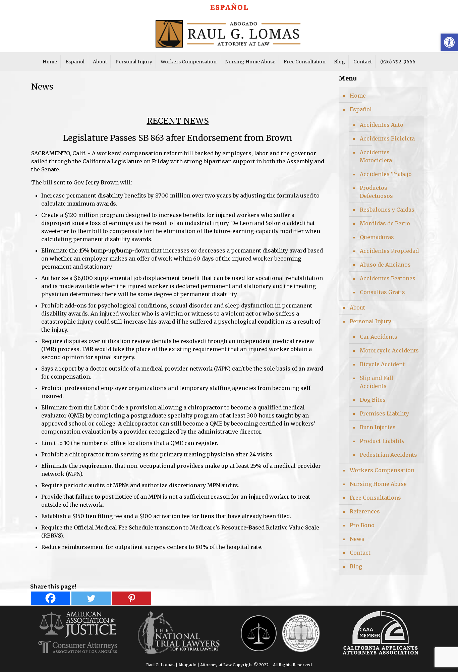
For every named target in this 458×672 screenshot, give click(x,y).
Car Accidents (378, 336)
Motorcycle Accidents (389, 350)
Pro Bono (362, 525)
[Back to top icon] (426, 658)
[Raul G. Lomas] (229, 32)
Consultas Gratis (382, 292)
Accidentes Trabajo (386, 174)
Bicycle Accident (382, 364)
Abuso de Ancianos (385, 264)
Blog (356, 566)
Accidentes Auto (381, 124)
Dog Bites (373, 399)
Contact (360, 552)
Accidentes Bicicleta (387, 138)
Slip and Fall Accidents (376, 382)
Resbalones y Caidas (387, 209)
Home (358, 95)
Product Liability (382, 441)
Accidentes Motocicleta (376, 156)
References (365, 511)
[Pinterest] (131, 598)
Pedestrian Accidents (388, 454)
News (357, 539)
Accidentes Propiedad (389, 250)
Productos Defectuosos (376, 191)
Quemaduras (377, 237)
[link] (229, 5)
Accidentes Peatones (387, 278)
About (357, 307)
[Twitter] (91, 598)
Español (361, 109)
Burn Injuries (378, 427)
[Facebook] (50, 598)
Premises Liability (384, 413)
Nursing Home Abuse (378, 484)
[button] (449, 42)
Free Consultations (375, 497)
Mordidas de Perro (385, 223)
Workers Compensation (382, 470)
